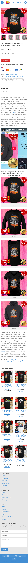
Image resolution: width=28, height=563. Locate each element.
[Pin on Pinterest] (13, 79)
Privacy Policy (5, 511)
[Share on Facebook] (5, 79)
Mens (7, 74)
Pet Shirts (4, 485)
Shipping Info (5, 500)
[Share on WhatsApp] (2, 79)
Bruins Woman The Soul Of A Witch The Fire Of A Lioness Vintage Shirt (7, 461)
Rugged (13, 76)
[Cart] (25, 2)
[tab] (14, 88)
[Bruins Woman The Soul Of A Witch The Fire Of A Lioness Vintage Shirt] (7, 451)
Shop (3, 492)
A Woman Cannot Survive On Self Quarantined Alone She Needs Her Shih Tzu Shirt (21, 462)
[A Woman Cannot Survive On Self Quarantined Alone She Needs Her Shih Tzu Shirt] (21, 451)
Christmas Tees (6, 483)
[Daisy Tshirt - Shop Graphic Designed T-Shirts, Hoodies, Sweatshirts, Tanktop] (14, 2)
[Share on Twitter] (8, 79)
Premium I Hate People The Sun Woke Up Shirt (7, 411)
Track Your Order (6, 497)
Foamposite (6, 76)
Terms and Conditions (7, 516)
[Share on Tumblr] (22, 79)
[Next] (24, 20)
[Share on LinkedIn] (19, 79)
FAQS (3, 514)
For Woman (5, 478)
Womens (15, 74)
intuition (13, 112)
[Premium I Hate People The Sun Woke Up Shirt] (7, 403)
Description (4, 88)
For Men (4, 475)
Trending (8, 41)
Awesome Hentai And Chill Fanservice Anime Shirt (7, 435)
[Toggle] (2, 53)
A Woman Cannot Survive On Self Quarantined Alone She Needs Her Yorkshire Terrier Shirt (7, 387)
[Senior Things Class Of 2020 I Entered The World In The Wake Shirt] (21, 377)
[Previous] (3, 20)
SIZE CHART (4, 94)
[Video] (3, 31)
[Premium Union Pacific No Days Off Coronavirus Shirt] (21, 403)
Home (2, 41)
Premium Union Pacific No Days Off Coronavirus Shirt (21, 412)
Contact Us (5, 519)
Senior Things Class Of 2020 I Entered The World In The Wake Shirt (21, 386)
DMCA (4, 509)
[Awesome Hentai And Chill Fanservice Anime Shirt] (7, 426)
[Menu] (2, 2)
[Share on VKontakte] (16, 79)
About (3, 506)
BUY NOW (5, 60)
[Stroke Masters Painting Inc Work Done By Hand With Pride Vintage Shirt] (21, 426)
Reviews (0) (4, 91)
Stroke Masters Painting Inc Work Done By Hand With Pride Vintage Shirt (21, 436)
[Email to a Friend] (11, 79)
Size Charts (5, 495)
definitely (3, 351)
